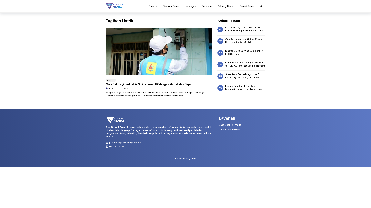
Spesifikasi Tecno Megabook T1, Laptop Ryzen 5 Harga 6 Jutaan (243, 76)
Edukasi (152, 6)
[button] (261, 6)
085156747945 (117, 146)
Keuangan (190, 6)
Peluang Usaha (225, 6)
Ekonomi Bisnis (171, 6)
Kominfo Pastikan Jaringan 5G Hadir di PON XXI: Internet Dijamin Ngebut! (245, 64)
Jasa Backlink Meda (230, 124)
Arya (110, 88)
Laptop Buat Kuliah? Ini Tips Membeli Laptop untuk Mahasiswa (243, 87)
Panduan (207, 6)
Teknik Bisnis (247, 6)
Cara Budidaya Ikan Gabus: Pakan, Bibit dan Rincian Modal (244, 41)
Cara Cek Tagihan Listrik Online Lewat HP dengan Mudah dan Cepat (149, 84)
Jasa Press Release (229, 129)
